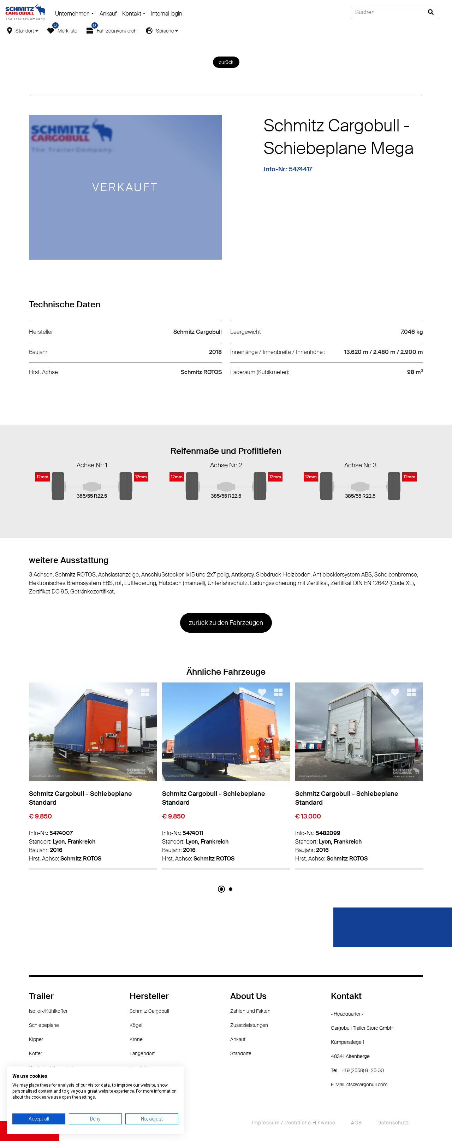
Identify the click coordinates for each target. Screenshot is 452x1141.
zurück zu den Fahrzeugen (226, 623)
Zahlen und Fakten (250, 1011)
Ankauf (108, 13)
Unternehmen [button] (72, 13)
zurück (226, 62)
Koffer (35, 1053)
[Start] (25, 11)
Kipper (36, 1039)
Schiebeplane (44, 1025)
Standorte (240, 1053)
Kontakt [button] (131, 13)
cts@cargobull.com (366, 1084)
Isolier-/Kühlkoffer (48, 1011)
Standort (25, 31)
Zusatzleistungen (249, 1025)
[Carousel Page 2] (230, 889)
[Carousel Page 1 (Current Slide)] (221, 889)
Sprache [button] (165, 31)
